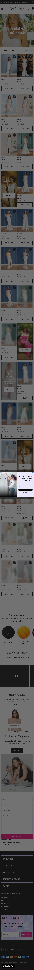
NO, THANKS (25, 492)
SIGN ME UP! (25, 489)
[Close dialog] (33, 472)
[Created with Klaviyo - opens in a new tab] (17, 497)
